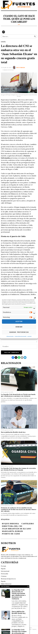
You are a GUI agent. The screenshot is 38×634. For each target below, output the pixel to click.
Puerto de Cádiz (11, 534)
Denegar (19, 327)
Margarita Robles (12, 531)
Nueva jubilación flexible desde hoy (13, 432)
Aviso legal (29, 336)
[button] (35, 298)
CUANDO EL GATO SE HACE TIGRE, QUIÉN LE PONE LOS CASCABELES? (19, 18)
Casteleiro (27, 523)
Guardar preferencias (19, 332)
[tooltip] (13, 357)
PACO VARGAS (20, 67)
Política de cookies (10, 336)
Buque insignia (10, 523)
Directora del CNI (12, 526)
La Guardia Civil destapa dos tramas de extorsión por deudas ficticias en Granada (18, 469)
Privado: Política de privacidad (20, 336)
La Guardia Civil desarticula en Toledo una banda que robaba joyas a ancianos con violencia (18, 395)
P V (19, 24)
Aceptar (19, 321)
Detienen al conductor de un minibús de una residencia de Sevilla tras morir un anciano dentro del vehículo (18, 509)
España (3, 41)
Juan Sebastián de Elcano (16, 529)
